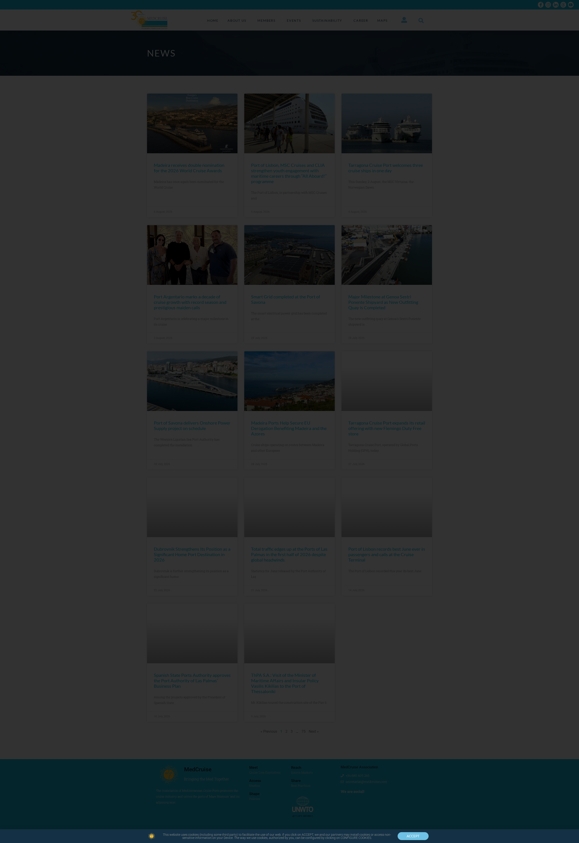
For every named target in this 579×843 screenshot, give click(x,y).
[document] (289, 421)
